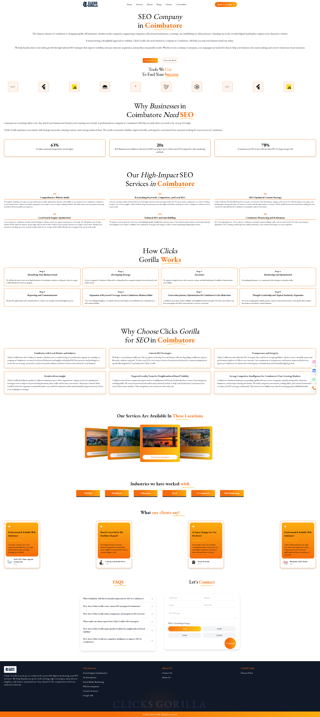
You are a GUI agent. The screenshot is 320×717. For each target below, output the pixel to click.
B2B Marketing (231, 493)
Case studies (181, 4)
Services (139, 4)
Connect (230, 643)
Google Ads (88, 695)
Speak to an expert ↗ (225, 4)
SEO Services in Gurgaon (99, 453)
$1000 (219, 629)
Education (146, 493)
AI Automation (89, 677)
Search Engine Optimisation (95, 673)
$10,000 (219, 635)
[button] (118, 598)
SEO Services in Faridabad (160, 457)
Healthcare (117, 493)
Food (174, 493)
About (150, 4)
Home (129, 4)
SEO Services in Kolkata (125, 455)
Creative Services (90, 691)
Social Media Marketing (93, 682)
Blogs (159, 4)
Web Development (91, 686)
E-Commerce (203, 493)
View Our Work (170, 60)
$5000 (184, 635)
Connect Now (150, 60)
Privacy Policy (247, 673)
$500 (184, 629)
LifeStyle (88, 493)
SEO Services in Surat (194, 455)
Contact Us (167, 673)
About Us (166, 677)
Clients (169, 4)
